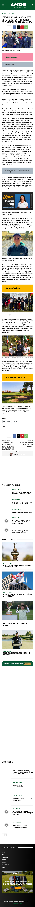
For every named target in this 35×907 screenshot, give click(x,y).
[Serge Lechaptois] (12, 454)
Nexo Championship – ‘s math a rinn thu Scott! (19, 785)
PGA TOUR (15, 767)
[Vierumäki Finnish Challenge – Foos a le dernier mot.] (6, 798)
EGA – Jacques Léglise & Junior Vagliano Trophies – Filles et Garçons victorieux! (21, 522)
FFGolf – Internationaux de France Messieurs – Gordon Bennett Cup (22, 493)
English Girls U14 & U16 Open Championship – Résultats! (20, 531)
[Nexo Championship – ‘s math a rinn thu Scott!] (6, 784)
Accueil (4, 13)
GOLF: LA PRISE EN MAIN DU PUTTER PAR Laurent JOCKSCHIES (26, 444)
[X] (18, 27)
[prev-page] (3, 835)
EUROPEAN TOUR (17, 782)
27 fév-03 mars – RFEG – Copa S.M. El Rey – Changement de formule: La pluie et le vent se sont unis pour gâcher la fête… (9, 446)
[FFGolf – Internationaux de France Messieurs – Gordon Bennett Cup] (6, 492)
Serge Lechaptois (20, 454)
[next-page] (5, 835)
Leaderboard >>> (13, 57)
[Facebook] (14, 27)
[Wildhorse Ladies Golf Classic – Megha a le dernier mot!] (17, 639)
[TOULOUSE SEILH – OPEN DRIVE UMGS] (6, 511)
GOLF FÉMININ (7, 622)
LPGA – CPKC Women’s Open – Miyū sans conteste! (15, 624)
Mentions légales (17, 903)
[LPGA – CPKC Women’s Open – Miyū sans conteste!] (17, 610)
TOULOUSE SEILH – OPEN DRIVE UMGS (22, 512)
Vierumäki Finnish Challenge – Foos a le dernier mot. (22, 799)
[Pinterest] (22, 27)
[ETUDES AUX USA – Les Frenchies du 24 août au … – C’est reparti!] (6, 501)
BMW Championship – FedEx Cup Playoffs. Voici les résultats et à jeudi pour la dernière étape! (22, 772)
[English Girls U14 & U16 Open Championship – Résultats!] (6, 530)
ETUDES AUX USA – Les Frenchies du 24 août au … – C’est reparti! (22, 502)
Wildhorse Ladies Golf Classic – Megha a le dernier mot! (16, 653)
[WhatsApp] (26, 27)
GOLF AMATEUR (13, 13)
